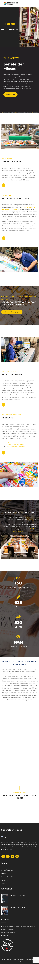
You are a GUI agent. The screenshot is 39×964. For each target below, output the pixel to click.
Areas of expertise (7, 870)
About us (9, 95)
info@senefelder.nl (9, 932)
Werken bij (4, 880)
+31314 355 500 (8, 929)
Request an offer (12, 312)
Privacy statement (18, 959)
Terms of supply (6, 959)
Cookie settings (30, 959)
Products (4, 873)
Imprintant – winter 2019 (17, 907)
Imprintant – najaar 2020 (17, 895)
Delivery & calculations (8, 877)
